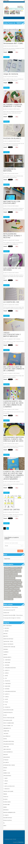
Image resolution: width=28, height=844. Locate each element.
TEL (4, 823)
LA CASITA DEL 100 (11, 302)
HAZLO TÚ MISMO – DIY (8, 725)
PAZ (15, 594)
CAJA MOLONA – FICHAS (8, 641)
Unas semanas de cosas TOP (9, 610)
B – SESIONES (5, 631)
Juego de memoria (10, 74)
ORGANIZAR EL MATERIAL (9, 170)
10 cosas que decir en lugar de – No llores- (12, 618)
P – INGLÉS (5, 778)
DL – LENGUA (6, 673)
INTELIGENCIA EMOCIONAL (10, 578)
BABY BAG (5, 633)
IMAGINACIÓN (13, 576)
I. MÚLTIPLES (5, 733)
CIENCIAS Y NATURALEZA (8, 644)
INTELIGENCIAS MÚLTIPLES (10, 580)
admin (5, 76)
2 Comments (16, 512)
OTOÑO (16, 592)
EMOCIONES (14, 573)
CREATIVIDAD (18, 569)
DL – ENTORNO (6, 665)
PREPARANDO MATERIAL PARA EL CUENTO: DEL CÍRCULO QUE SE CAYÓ (13, 439)
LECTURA (14, 584)
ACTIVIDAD (7, 567)
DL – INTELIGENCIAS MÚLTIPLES (9, 667)
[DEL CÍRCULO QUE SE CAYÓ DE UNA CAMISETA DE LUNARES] (14, 358)
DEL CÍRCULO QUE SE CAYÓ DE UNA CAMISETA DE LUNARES (13, 369)
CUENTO (13, 571)
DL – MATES (5, 675)
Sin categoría (5, 815)
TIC (20, 597)
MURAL (14, 590)
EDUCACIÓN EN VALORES (8, 709)
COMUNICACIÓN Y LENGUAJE (9, 646)
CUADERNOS (5, 652)
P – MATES (5, 783)
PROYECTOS (5, 796)
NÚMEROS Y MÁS (6, 773)
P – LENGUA (5, 780)
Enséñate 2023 (6, 612)
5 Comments (17, 240)
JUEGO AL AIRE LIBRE (8, 582)
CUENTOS (19, 571)
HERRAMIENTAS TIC (7, 728)
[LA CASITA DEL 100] (14, 294)
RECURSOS (5, 799)
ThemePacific (21, 842)
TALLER (16, 597)
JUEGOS (15, 582)
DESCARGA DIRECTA (7, 657)
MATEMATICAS (19, 586)
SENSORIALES (5, 809)
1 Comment (17, 304)
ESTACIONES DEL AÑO (7, 720)
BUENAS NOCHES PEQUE (8, 638)
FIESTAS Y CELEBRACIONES (8, 723)
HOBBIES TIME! (6, 731)
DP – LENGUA (6, 696)
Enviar (20, 551)
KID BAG (19, 582)
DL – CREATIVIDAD (7, 659)
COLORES (12, 569)
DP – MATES (5, 699)
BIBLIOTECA (7, 569)
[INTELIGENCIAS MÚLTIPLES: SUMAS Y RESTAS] (14, 225)
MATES (11, 588)
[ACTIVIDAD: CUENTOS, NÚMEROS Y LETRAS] (14, 96)
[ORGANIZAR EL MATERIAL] (14, 161)
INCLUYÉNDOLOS (6, 736)
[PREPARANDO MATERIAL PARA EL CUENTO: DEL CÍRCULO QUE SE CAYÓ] (14, 429)
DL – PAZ (5, 678)
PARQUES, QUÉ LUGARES (8, 791)
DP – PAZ (5, 704)
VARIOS (4, 825)
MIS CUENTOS (6, 762)
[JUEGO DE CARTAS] (14, 501)
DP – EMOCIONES (6, 686)
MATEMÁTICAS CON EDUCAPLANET (11, 202)
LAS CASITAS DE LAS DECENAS (12, 269)
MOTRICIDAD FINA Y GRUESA (9, 765)
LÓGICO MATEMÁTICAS (8, 752)
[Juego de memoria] (14, 66)
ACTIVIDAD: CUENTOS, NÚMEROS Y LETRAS (12, 105)
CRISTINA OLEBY (8, 571)
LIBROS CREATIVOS (7, 749)
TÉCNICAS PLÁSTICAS (7, 820)
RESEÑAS (5, 807)
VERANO (11, 599)
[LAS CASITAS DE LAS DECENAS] (14, 260)
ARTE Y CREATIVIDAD (7, 625)
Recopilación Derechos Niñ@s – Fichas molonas (13, 615)
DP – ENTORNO (6, 688)
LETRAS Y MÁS (6, 746)
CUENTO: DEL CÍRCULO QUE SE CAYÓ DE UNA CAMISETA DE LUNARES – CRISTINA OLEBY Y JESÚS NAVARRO (13, 475)
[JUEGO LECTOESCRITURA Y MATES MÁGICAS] (14, 324)
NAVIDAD (6, 592)
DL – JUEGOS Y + (6, 670)
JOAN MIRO (18, 580)
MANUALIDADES (12, 586)
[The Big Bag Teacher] (14, 10)
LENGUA (19, 584)
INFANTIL (19, 576)
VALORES (6, 599)
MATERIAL (6, 588)
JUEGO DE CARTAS (11, 509)
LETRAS (6, 586)
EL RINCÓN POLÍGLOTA (8, 712)
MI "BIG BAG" (6, 759)
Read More (6, 57)
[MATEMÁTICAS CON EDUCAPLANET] (14, 193)
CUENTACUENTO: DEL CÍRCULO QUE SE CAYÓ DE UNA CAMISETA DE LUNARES (13, 404)
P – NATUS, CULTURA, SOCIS (9, 786)
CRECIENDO (5, 649)
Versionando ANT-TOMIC (13, 43)
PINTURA (19, 594)
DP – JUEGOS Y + (6, 694)
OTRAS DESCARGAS (7, 775)
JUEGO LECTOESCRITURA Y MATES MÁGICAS (12, 334)
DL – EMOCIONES (6, 662)
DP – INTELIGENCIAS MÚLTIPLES (9, 691)
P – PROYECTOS (6, 788)
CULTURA (6, 573)
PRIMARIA (6, 597)
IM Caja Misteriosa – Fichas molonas (10, 607)
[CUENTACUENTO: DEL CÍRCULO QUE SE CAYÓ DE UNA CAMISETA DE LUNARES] (14, 393)
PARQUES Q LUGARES (9, 594)
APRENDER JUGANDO (14, 567)
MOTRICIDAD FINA (8, 590)
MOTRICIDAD (16, 588)
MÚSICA (18, 590)
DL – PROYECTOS (6, 681)
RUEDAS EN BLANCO (12, 138)
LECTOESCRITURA (8, 584)
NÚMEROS (11, 592)
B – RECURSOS (6, 628)
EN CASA (5, 715)
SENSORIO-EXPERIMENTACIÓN (9, 812)
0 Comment (15, 76)
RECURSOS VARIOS (7, 802)
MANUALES (5, 754)
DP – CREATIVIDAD (7, 683)
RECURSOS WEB (6, 804)
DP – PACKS (5, 702)
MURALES (5, 767)
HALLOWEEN (7, 576)
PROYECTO (12, 597)
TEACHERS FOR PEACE (7, 817)
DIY (10, 573)
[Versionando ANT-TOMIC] (14, 35)
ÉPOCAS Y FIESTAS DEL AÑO (8, 717)
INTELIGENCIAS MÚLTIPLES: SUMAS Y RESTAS (12, 236)
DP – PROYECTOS (6, 707)
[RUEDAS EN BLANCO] (14, 130)
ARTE (21, 567)
